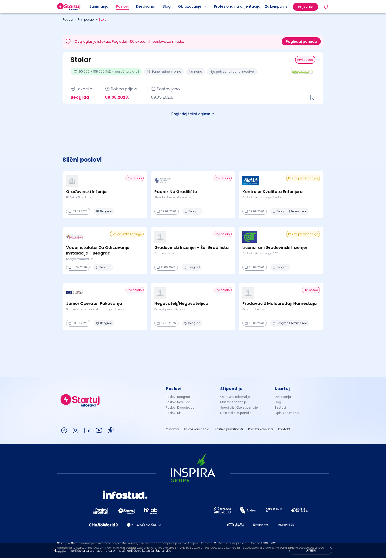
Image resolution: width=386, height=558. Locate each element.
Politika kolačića (260, 429)
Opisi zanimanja (287, 413)
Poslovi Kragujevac (180, 407)
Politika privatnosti (229, 429)
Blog (278, 402)
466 (131, 41)
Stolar (103, 19)
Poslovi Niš (173, 413)
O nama (172, 429)
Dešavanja (283, 397)
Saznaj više (163, 550)
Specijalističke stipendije (239, 407)
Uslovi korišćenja (196, 429)
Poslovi (68, 19)
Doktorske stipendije (236, 413)
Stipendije (231, 388)
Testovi (280, 407)
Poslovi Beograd (178, 397)
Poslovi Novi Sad (178, 402)
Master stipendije (233, 402)
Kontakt (284, 429)
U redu (311, 550)
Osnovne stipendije (235, 397)
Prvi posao (86, 19)
